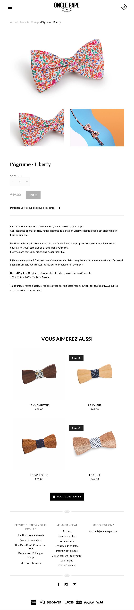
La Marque (67, 560)
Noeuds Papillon (67, 536)
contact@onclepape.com (103, 531)
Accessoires (67, 540)
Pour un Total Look (67, 550)
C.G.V (31, 558)
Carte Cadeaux (67, 565)
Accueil (14, 22)
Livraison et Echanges (30, 553)
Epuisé (33, 195)
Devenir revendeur (31, 540)
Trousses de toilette (67, 545)
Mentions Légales (30, 562)
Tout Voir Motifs (68, 496)
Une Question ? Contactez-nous (30, 547)
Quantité (15, 175)
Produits (24, 22)
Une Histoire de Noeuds (30, 535)
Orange (35, 22)
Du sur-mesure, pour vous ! (67, 555)
